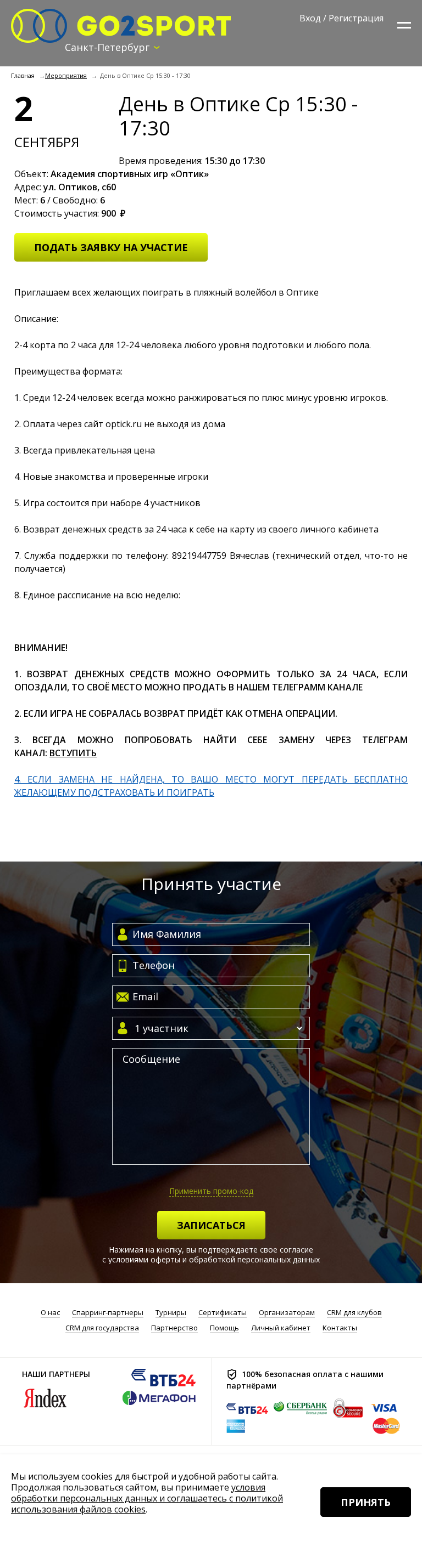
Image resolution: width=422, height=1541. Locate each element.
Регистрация (356, 18)
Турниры (171, 1312)
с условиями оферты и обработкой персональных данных (211, 1259)
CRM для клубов (354, 1312)
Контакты (340, 1328)
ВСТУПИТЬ (73, 753)
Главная (23, 75)
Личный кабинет (280, 1328)
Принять (366, 1502)
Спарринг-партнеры (107, 1312)
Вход (310, 18)
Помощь (224, 1328)
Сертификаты (222, 1312)
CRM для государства (102, 1328)
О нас (50, 1312)
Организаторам (287, 1312)
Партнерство (174, 1328)
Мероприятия (66, 75)
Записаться (211, 1225)
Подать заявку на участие (111, 247)
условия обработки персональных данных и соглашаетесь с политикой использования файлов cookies (147, 1498)
